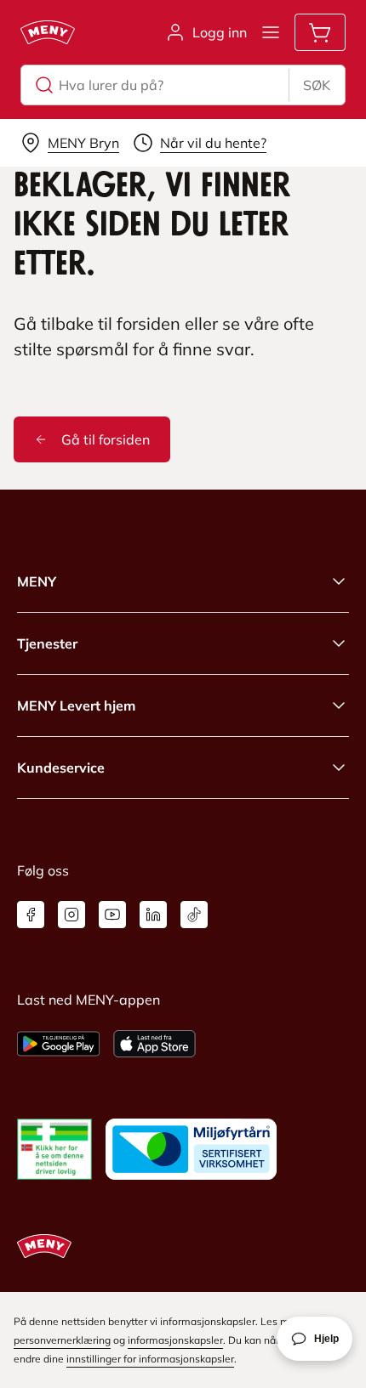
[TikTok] (194, 914)
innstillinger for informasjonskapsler (150, 1358)
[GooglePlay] (58, 1043)
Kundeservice (61, 767)
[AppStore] (154, 1043)
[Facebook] (30, 914)
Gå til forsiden (105, 439)
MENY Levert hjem (76, 705)
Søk (316, 84)
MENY (36, 581)
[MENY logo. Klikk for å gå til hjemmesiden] (47, 32)
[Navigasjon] (270, 32)
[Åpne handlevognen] (320, 32)
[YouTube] (112, 914)
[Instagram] (71, 914)
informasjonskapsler (175, 1340)
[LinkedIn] (153, 914)
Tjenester (47, 643)
